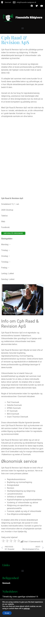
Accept (7, 613)
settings (27, 608)
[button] (22, 28)
